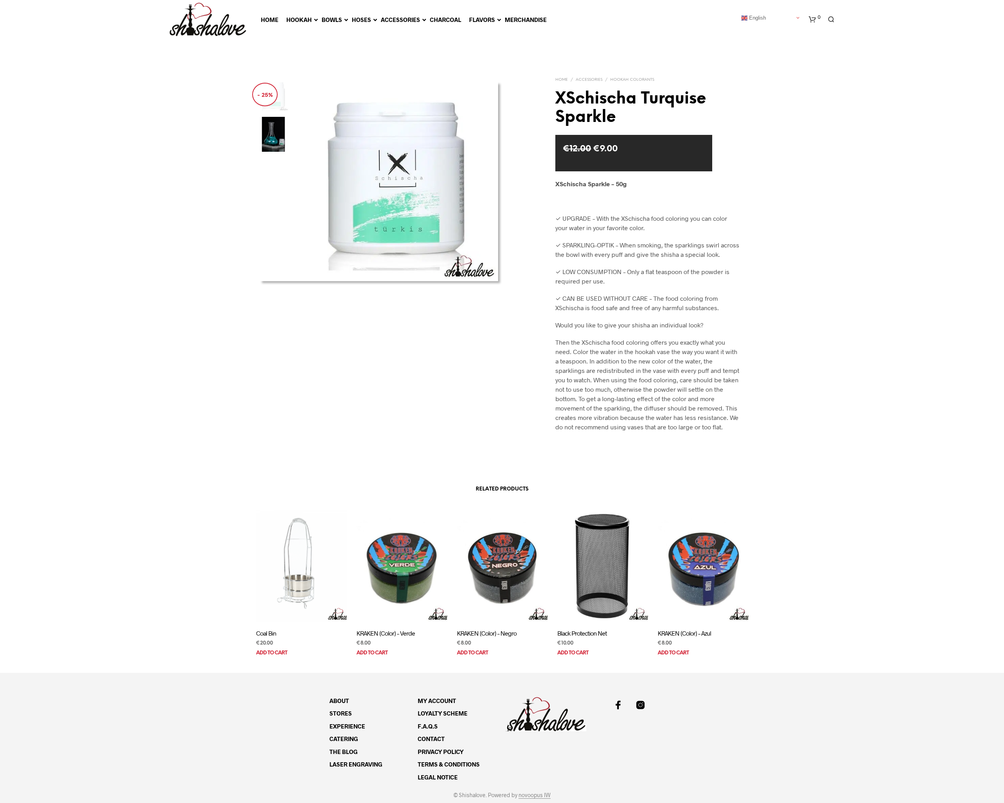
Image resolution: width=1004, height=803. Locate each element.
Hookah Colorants (632, 80)
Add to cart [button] (271, 653)
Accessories (589, 80)
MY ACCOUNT (437, 700)
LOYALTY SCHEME (442, 713)
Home (561, 80)
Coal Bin (266, 633)
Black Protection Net (582, 633)
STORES (340, 713)
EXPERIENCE (347, 726)
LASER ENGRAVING (355, 764)
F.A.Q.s (428, 726)
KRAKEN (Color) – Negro (487, 633)
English (757, 17)
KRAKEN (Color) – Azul (684, 633)
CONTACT (431, 738)
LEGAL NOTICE (438, 777)
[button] (814, 19)
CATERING (343, 738)
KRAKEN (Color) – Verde (385, 633)
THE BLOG (343, 751)
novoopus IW (534, 795)
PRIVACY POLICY (441, 751)
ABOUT (339, 700)
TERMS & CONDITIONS (449, 764)
